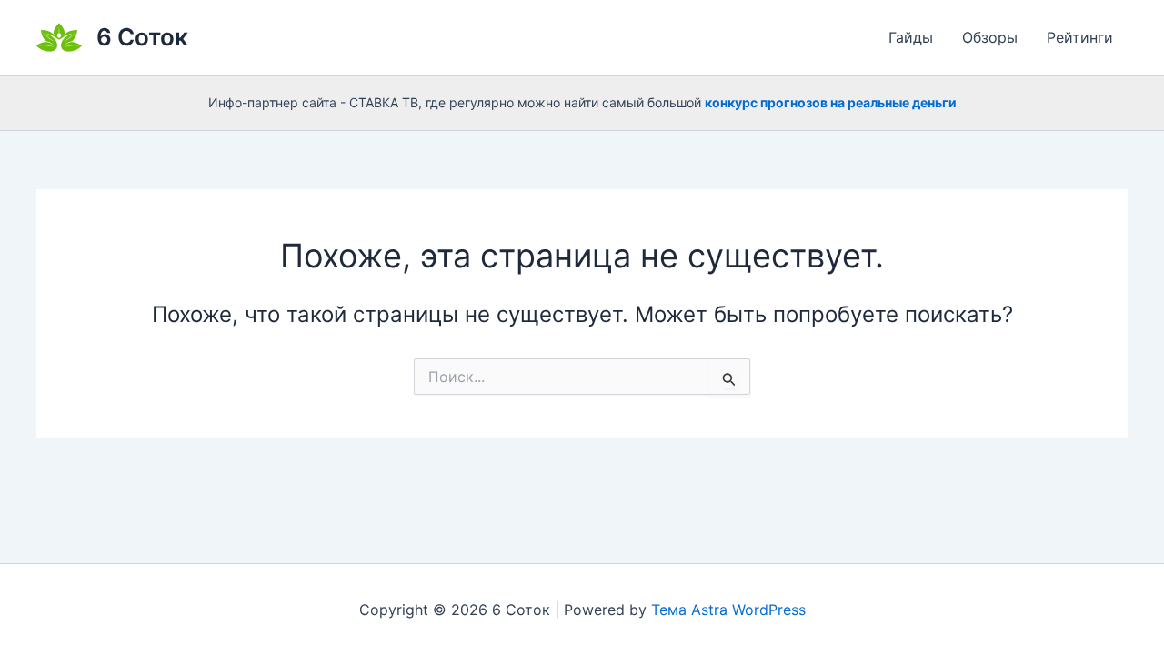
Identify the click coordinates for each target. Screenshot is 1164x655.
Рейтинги (1080, 37)
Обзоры (990, 37)
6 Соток (142, 37)
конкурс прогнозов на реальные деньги (831, 102)
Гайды (910, 37)
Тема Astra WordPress (728, 609)
